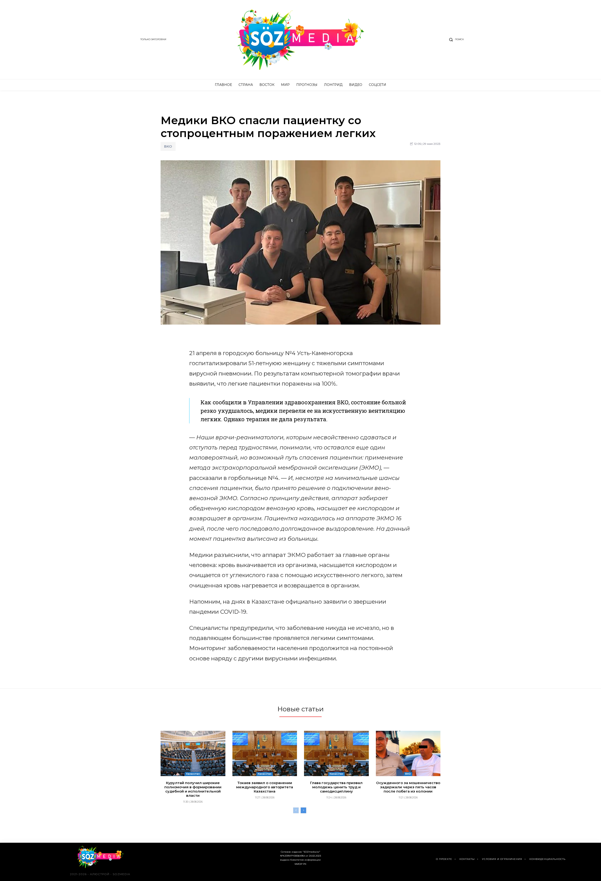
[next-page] (303, 810)
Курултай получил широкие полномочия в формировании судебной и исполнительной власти (192, 789)
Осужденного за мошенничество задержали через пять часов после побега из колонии (408, 787)
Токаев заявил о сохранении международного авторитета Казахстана (264, 787)
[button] (455, 39)
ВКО (168, 146)
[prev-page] (296, 810)
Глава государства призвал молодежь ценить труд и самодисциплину (336, 787)
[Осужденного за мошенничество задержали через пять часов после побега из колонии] (408, 753)
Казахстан (193, 773)
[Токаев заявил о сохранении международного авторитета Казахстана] (264, 753)
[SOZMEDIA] (301, 39)
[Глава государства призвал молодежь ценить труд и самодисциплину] (336, 753)
